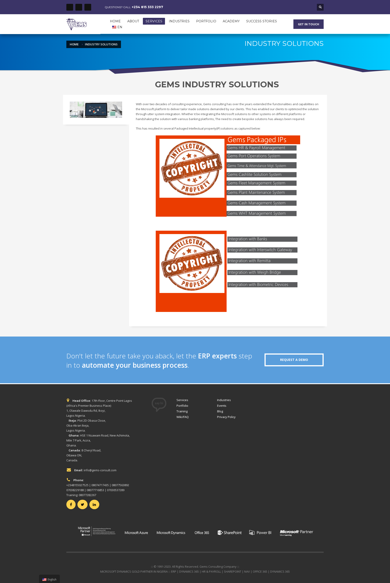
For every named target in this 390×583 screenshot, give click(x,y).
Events (221, 406)
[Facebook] (69, 7)
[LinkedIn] (87, 7)
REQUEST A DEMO (294, 360)
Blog (220, 411)
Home (74, 44)
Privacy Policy (226, 417)
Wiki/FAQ (182, 417)
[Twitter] (78, 7)
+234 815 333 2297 (147, 7)
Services (182, 400)
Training (182, 411)
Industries (224, 400)
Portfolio (182, 406)
